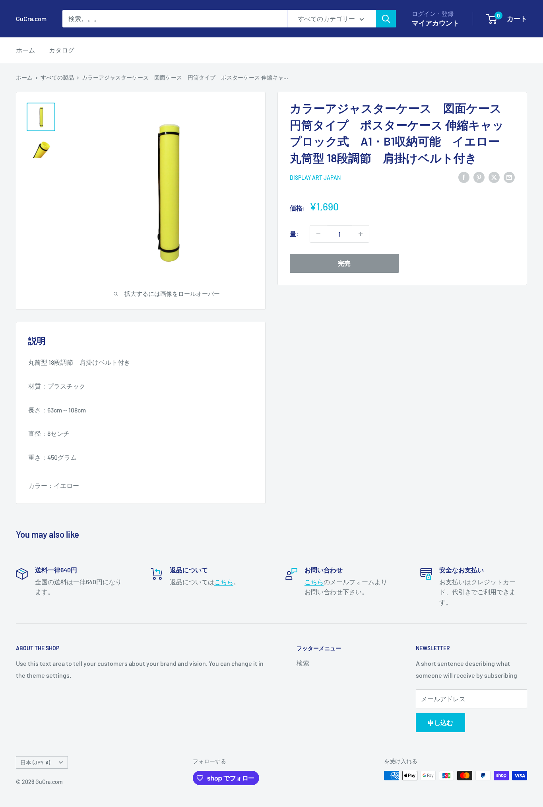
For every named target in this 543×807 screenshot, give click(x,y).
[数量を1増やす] (360, 234)
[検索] (386, 18)
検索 (303, 663)
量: (294, 233)
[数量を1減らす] (318, 234)
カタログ (61, 50)
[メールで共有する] (509, 177)
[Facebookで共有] (463, 177)
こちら (223, 581)
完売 (344, 263)
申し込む (440, 722)
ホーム (25, 50)
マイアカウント (435, 23)
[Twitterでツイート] (494, 177)
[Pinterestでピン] (479, 177)
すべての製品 (57, 77)
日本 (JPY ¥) (35, 762)
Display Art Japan (315, 177)
